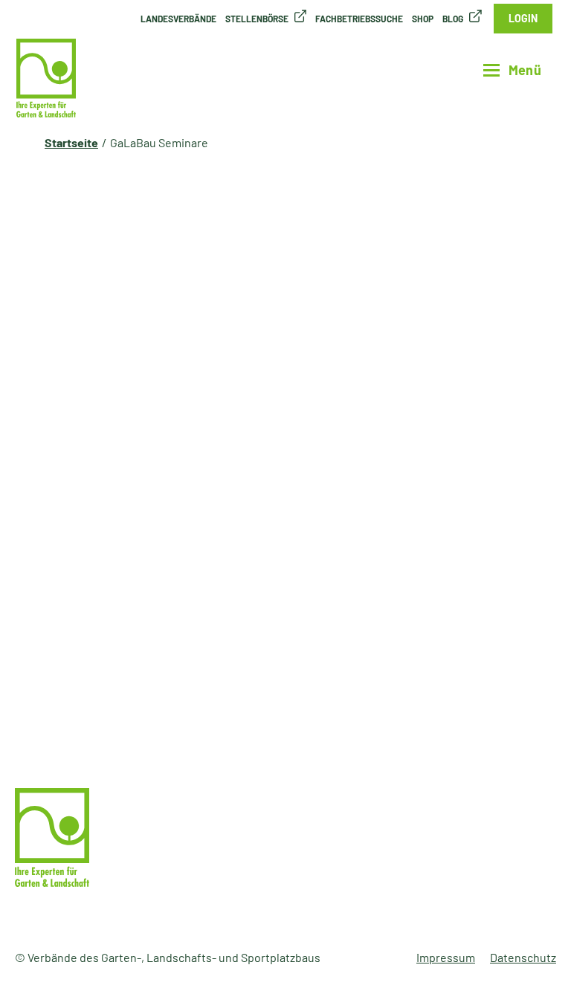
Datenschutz (523, 957)
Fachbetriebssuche (359, 18)
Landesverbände (178, 18)
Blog (452, 18)
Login (523, 18)
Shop (422, 18)
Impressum (445, 957)
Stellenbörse (256, 18)
